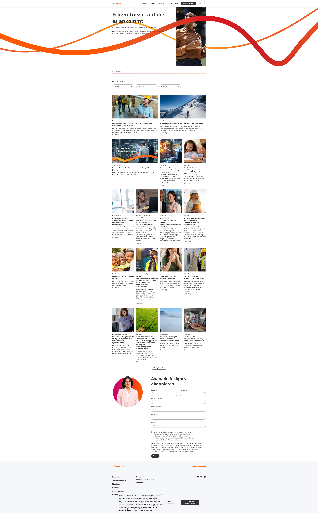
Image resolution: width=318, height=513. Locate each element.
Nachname (183, 391)
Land (153, 422)
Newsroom (140, 477)
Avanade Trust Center (145, 480)
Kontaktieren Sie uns (188, 3)
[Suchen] (205, 3)
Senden (155, 456)
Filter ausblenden (117, 81)
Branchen (144, 3)
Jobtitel (154, 414)
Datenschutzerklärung (145, 510)
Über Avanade (118, 491)
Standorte (140, 483)
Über (176, 3)
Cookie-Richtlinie (124, 510)
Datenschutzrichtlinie (183, 443)
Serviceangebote (119, 480)
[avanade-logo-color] (117, 3)
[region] (159, 502)
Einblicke (161, 3)
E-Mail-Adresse (156, 399)
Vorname (154, 391)
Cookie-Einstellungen (171, 502)
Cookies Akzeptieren (190, 502)
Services (152, 3)
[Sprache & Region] (201, 3)
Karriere (169, 3)
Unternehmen (156, 407)
